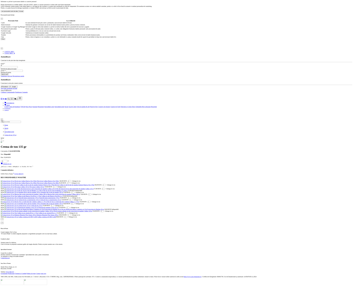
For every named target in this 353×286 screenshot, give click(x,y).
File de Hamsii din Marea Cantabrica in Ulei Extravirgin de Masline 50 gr (82, 209)
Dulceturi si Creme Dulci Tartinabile (131, 107)
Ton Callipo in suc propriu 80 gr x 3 (46, 213)
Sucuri (66, 107)
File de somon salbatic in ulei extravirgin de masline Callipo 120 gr (73, 211)
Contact (6, 110)
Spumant (35, 107)
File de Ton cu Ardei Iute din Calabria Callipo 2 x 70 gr (63, 201)
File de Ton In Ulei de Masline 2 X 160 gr (55, 190)
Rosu (27, 107)
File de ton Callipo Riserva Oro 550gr (48, 181)
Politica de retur (31, 273)
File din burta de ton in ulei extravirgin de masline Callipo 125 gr (75, 189)
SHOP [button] (8, 105)
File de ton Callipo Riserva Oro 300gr (48, 183)
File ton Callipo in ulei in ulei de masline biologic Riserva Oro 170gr (74, 185)
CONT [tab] (9, 51)
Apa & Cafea (72, 107)
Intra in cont (4, 74)
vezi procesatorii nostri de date (9, 11)
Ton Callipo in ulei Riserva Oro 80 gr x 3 (51, 196)
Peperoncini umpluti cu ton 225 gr (48, 207)
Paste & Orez (94, 107)
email (3, 63)
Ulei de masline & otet (83, 107)
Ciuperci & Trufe (115, 107)
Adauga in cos (7, 164)
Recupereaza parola (18, 76)
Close (3, 39)
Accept (21, 11)
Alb (24, 107)
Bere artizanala (146, 107)
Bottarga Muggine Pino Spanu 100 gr (47, 215)
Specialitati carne (49, 107)
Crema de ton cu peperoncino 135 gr (50, 200)
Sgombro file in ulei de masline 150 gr (52, 203)
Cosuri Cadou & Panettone (12, 107)
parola (3, 70)
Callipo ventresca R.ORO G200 (46, 217)
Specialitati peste (59, 107)
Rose (30, 107)
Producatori (11, 273)
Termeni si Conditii (20, 273)
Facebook (5, 86)
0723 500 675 (19, 174)
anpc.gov (43, 273)
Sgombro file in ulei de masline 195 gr (52, 192)
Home (6, 125)
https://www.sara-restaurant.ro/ (192, 276)
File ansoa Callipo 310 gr (37, 187)
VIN (21, 107)
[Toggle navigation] (20, 98)
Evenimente (7, 108)
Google (14, 86)
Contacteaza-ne (5, 258)
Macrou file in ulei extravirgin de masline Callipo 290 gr (63, 194)
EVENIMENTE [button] (10, 103)
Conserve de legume (104, 107)
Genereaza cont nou (6, 76)
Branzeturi (41, 107)
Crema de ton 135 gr (37, 205)
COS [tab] (9, 53)
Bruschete (154, 107)
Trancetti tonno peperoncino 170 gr (49, 198)
